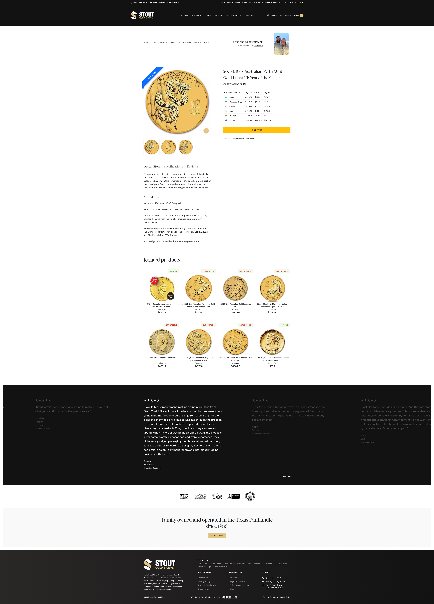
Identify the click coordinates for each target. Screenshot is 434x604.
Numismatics (197, 15)
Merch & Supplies (234, 15)
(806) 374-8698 (140, 2)
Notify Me (257, 130)
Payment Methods (238, 581)
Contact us (258, 46)
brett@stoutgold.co (275, 581)
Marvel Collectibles (263, 563)
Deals (208, 15)
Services (249, 15)
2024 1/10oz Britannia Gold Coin (162, 357)
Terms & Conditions (206, 585)
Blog (232, 589)
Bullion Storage (204, 567)
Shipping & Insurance (239, 585)
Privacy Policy (203, 581)
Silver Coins (215, 563)
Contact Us (217, 535)
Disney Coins (281, 563)
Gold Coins (202, 563)
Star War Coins (244, 563)
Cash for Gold (220, 567)
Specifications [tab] (173, 166)
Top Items (218, 15)
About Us (234, 577)
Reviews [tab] (192, 166)
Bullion (184, 15)
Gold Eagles (229, 563)
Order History (203, 589)
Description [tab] (152, 166)
